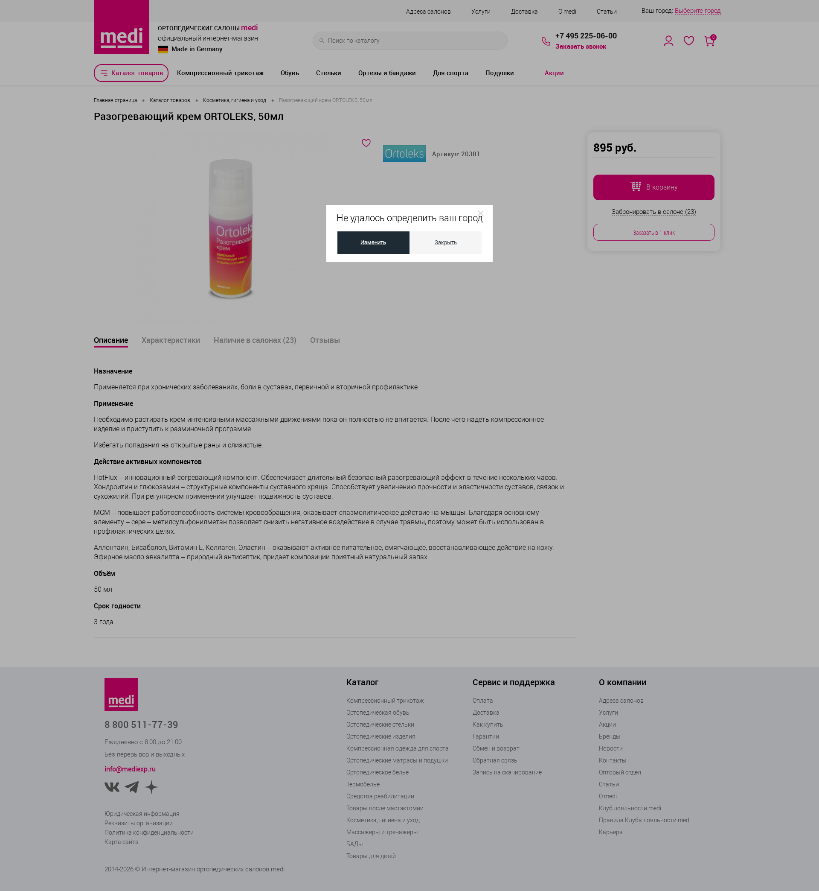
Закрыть (446, 242)
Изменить (373, 242)
